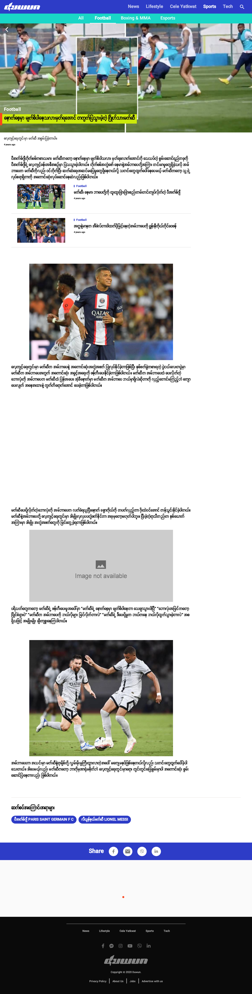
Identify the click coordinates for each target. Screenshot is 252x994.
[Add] (113, 851)
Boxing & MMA (136, 18)
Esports (167, 18)
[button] (44, 820)
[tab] (81, 18)
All (81, 18)
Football (103, 18)
